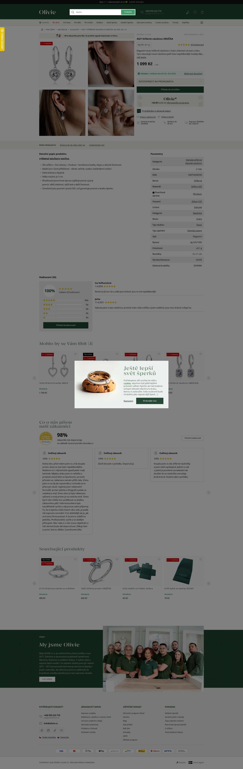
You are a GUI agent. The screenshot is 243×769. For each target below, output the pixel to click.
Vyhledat (128, 12)
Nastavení (128, 401)
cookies (127, 383)
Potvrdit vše (150, 401)
